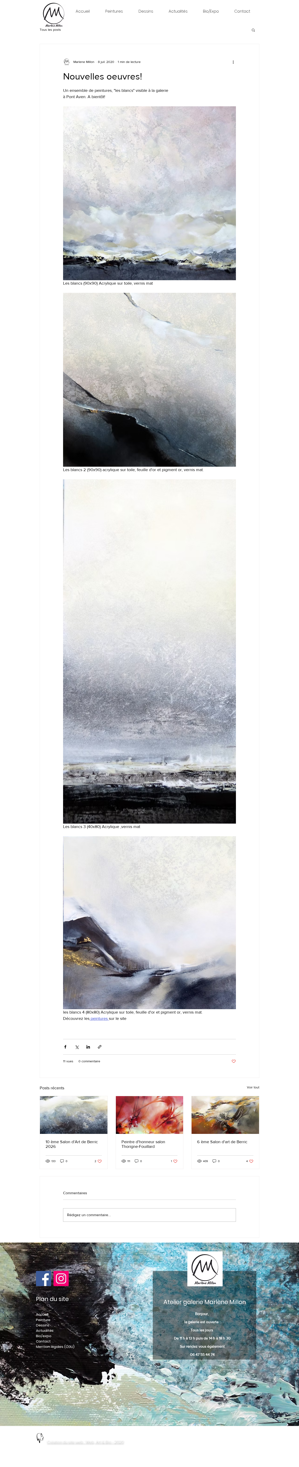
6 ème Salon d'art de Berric (222, 1141)
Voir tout (253, 1087)
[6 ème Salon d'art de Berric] (225, 1115)
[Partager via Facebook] (65, 1047)
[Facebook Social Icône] (43, 1278)
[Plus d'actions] (233, 62)
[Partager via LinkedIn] (88, 1047)
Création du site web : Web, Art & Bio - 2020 (85, 1441)
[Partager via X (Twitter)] (77, 1047)
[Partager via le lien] (99, 1047)
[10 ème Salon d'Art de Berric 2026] (73, 1115)
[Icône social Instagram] (61, 1278)
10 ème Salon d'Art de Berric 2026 (72, 1144)
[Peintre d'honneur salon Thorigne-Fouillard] (149, 1115)
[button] (253, 30)
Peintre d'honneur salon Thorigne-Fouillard (143, 1144)
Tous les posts (50, 29)
